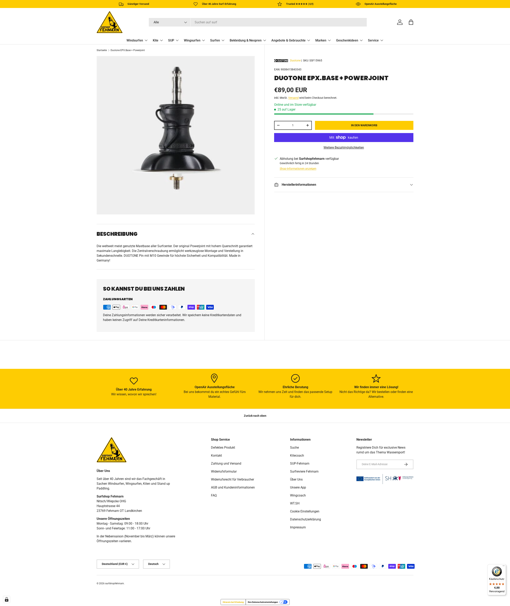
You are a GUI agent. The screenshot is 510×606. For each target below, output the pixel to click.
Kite (155, 40)
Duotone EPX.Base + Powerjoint (128, 50)
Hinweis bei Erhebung (233, 602)
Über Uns (296, 479)
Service (373, 40)
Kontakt (216, 455)
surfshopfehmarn (114, 583)
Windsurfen (135, 40)
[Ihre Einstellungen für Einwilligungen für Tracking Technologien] (6, 599)
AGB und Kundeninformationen (233, 487)
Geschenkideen (347, 40)
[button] (411, 22)
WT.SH (294, 503)
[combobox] (258, 22)
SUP (171, 40)
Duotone (295, 60)
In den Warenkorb (364, 125)
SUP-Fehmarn (299, 463)
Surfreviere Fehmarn (304, 471)
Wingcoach (298, 495)
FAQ (214, 495)
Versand (293, 97)
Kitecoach (297, 455)
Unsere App (298, 487)
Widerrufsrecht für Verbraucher (232, 479)
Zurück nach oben (255, 415)
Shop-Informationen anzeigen (298, 168)
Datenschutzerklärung (305, 519)
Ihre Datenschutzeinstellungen (263, 602)
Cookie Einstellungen (304, 511)
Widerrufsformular (224, 471)
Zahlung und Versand (226, 463)
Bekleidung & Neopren (246, 40)
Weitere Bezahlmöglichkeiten (344, 147)
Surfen (215, 40)
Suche (294, 447)
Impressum (298, 527)
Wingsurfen (192, 40)
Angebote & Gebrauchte (288, 40)
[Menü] (503, 566)
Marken (320, 40)
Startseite (102, 50)
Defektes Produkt (223, 447)
